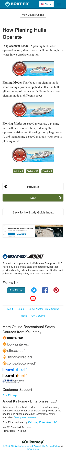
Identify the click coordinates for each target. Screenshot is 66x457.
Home (24, 315)
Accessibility (39, 446)
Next (33, 197)
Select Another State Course (44, 309)
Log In (21, 309)
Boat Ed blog (16, 290)
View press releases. (25, 417)
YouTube (33, 298)
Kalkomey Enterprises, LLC (42, 422)
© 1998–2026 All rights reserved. (18, 446)
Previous (33, 186)
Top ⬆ (10, 309)
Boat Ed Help (10, 395)
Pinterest (56, 290)
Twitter (34, 290)
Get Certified (38, 315)
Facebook (45, 290)
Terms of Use (33, 448)
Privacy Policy (52, 446)
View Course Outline (33, 14)
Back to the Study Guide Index (33, 212)
